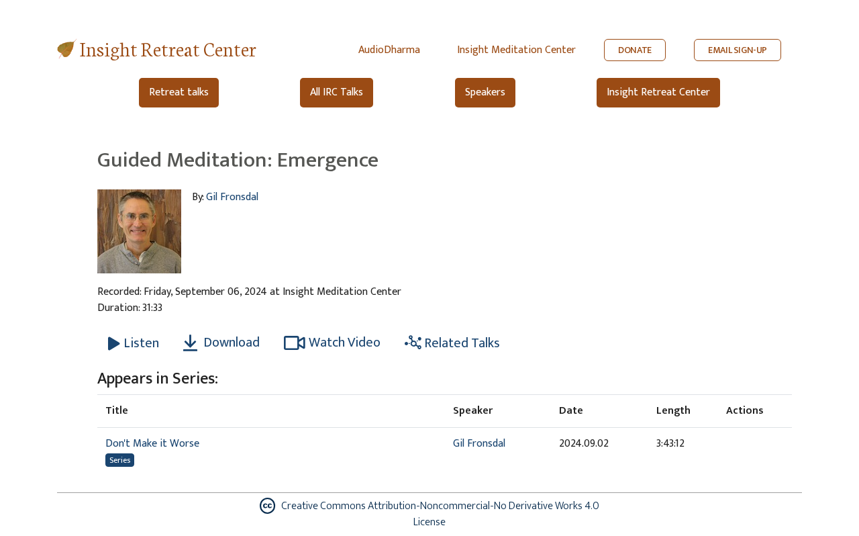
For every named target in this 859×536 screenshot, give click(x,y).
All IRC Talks (336, 92)
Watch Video (345, 342)
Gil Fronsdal (232, 197)
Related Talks (460, 343)
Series (119, 460)
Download (230, 342)
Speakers (485, 92)
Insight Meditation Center (516, 50)
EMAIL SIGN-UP (737, 50)
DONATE (635, 50)
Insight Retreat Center (168, 48)
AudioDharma (389, 50)
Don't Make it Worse (152, 444)
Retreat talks (179, 92)
